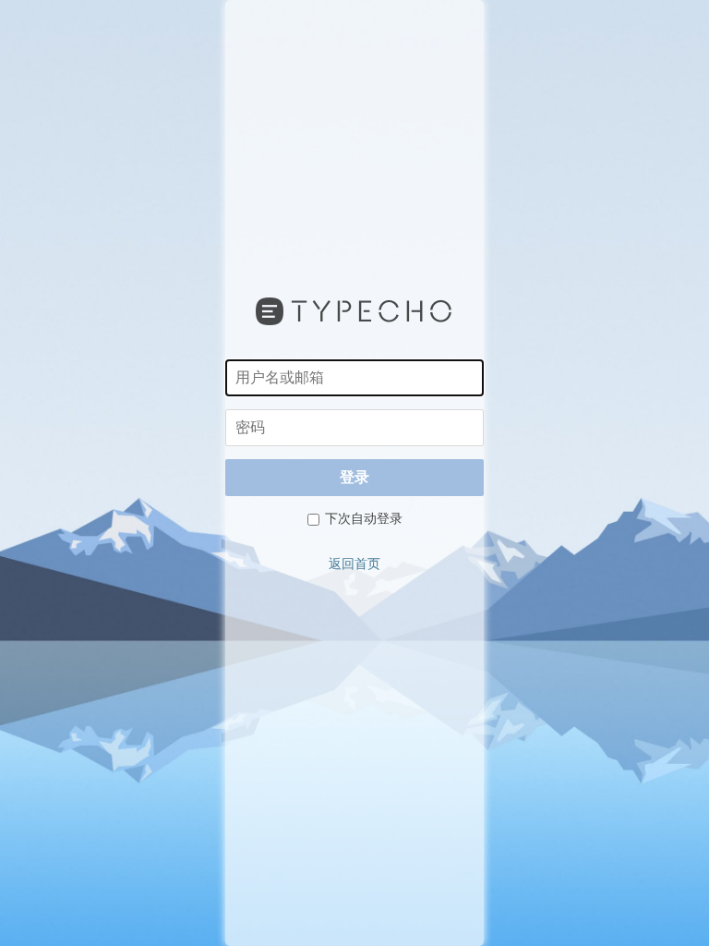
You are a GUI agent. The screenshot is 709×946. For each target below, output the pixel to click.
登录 (354, 477)
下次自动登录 (362, 518)
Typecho (354, 311)
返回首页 (354, 563)
